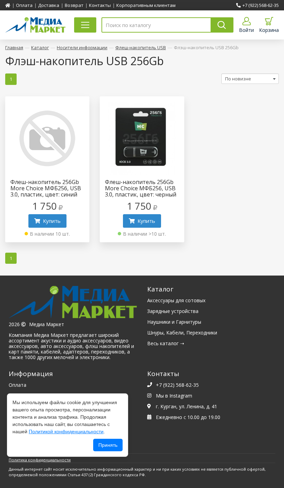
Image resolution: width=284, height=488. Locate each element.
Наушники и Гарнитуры (174, 322)
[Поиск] (222, 25)
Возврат (74, 5)
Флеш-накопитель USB (140, 47)
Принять (107, 445)
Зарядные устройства (172, 311)
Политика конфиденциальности (40, 459)
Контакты (100, 5)
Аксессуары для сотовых (176, 300)
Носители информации (82, 47)
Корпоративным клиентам (146, 5)
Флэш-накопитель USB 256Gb (206, 47)
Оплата (24, 5)
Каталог (40, 47)
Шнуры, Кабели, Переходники (182, 332)
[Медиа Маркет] (73, 304)
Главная (14, 47)
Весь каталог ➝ (165, 343)
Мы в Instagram (174, 395)
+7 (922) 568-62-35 (260, 5)
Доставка (48, 5)
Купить (52, 220)
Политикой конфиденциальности (66, 431)
